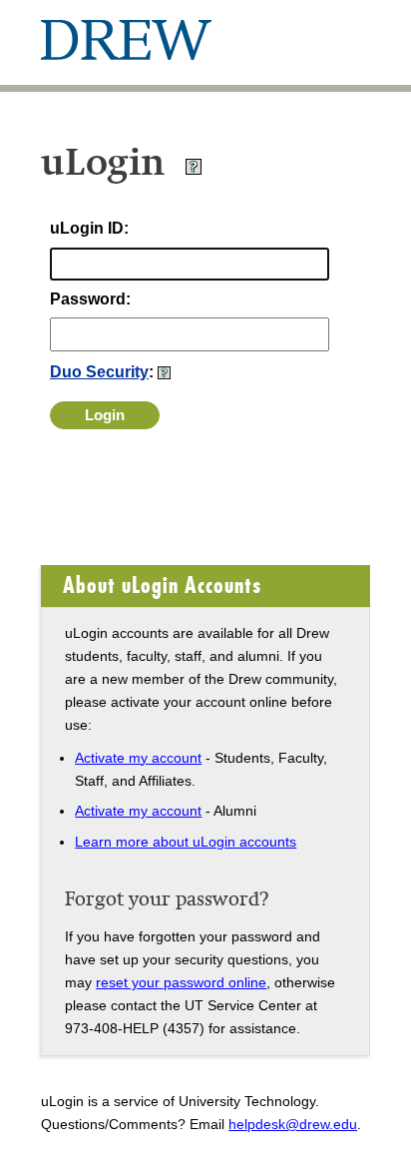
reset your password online (181, 982)
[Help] (193, 170)
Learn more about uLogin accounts (185, 842)
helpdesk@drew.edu (292, 1124)
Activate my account (138, 758)
